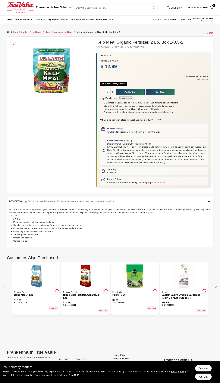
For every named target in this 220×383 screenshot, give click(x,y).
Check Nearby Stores (115, 84)
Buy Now (160, 92)
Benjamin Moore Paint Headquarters (92, 19)
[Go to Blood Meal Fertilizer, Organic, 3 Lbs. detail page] (85, 276)
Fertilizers (36, 32)
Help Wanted (171, 19)
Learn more (159, 182)
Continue (203, 368)
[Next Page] (216, 286)
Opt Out (203, 377)
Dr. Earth (105, 55)
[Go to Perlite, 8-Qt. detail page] (134, 276)
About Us (186, 19)
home (10, 19)
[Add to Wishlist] (12, 43)
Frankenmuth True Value (51, 7)
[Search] (154, 7)
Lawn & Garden (20, 32)
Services (40, 19)
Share (210, 33)
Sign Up (204, 7)
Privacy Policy (119, 355)
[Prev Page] (4, 286)
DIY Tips (157, 19)
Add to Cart (130, 92)
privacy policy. (178, 371)
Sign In (192, 7)
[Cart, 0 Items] (211, 7)
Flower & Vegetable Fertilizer (58, 32)
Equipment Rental (58, 19)
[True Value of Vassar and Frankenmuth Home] (20, 7)
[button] (174, 7)
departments (22, 19)
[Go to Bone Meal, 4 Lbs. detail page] (36, 276)
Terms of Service (121, 358)
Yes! (159, 120)
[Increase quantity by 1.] (112, 92)
